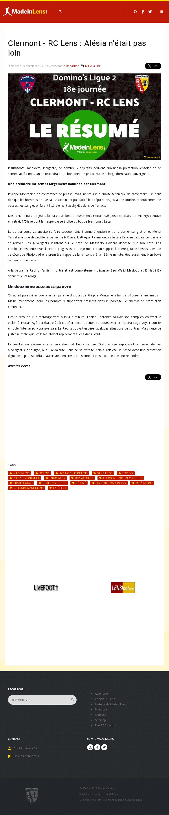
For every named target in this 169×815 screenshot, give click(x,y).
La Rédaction (70, 66)
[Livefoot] (46, 587)
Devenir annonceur (26, 756)
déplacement (83, 478)
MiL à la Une (143, 483)
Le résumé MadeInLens (28, 487)
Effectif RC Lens (105, 699)
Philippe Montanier (26, 478)
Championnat (23, 483)
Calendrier (102, 693)
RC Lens (44, 473)
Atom (112, 725)
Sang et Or (104, 473)
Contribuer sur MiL (26, 748)
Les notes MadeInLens (110, 483)
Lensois (127, 473)
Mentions (101, 709)
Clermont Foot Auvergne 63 (122, 478)
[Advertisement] (84, 416)
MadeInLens (21, 473)
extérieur (59, 487)
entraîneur (57, 478)
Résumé (80, 483)
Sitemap (100, 720)
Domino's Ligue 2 (54, 483)
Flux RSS (100, 725)
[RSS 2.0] (135, 12)
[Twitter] (150, 12)
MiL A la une (93, 66)
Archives (100, 715)
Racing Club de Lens (73, 473)
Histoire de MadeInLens (111, 704)
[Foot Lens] (123, 587)
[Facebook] (143, 12)
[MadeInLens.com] (32, 796)
